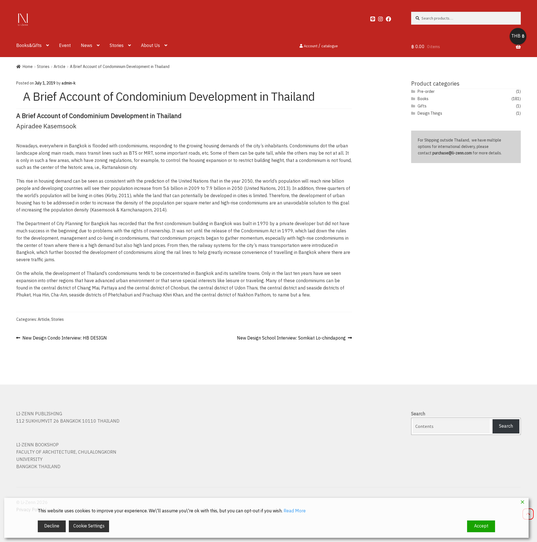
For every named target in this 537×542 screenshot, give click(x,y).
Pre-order (426, 91)
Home (28, 66)
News (86, 46)
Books (423, 99)
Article (59, 66)
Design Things (430, 113)
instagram (378, 17)
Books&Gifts (29, 46)
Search (418, 414)
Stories (117, 46)
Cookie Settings (89, 526)
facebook (385, 17)
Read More (295, 511)
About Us (150, 46)
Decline (51, 526)
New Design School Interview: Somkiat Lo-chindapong (291, 338)
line (370, 17)
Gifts (422, 106)
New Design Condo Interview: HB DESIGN (64, 338)
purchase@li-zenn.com (452, 153)
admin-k (69, 83)
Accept (481, 526)
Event (65, 46)
